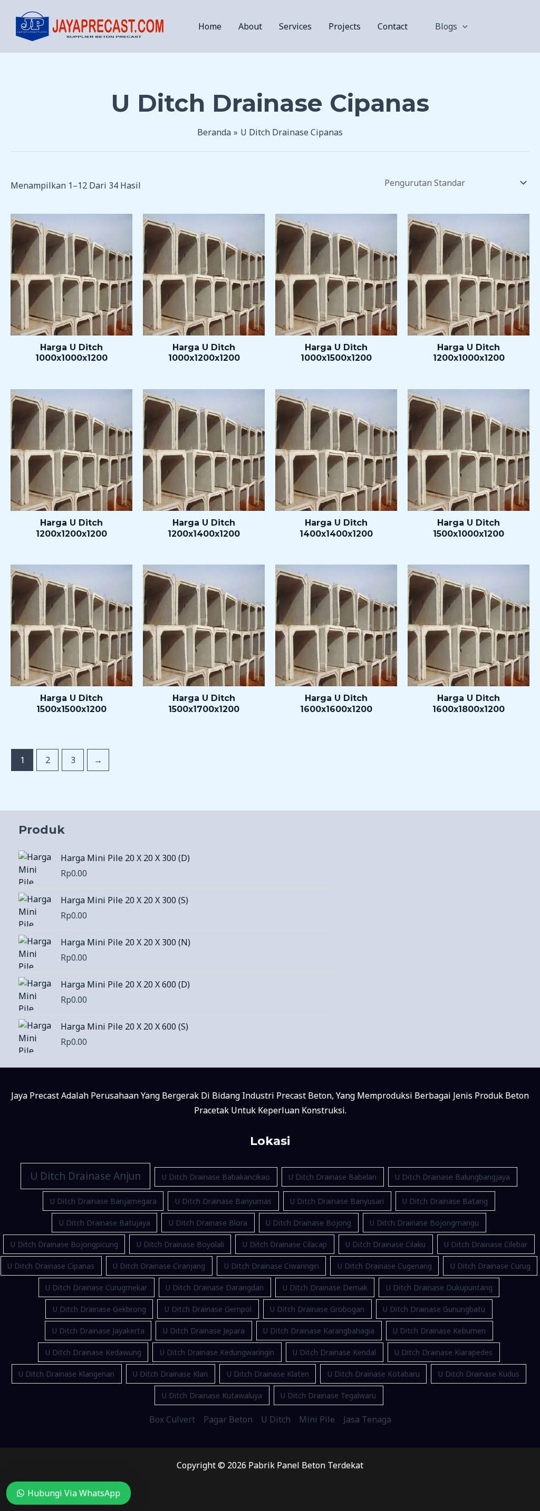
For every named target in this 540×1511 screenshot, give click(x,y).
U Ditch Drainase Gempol (208, 1309)
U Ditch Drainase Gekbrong (99, 1309)
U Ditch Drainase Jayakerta (98, 1331)
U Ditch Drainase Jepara (204, 1331)
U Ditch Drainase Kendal (334, 1352)
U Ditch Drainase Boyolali (180, 1244)
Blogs (446, 26)
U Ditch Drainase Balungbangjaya (452, 1177)
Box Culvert (172, 1419)
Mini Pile (317, 1419)
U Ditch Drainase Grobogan (317, 1309)
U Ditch (276, 1419)
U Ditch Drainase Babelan (332, 1177)
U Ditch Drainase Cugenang (385, 1266)
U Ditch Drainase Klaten (268, 1374)
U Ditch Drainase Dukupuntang (439, 1287)
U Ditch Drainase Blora (208, 1223)
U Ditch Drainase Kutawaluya (212, 1395)
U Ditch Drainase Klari (170, 1374)
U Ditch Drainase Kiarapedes (443, 1352)
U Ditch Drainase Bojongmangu (424, 1223)
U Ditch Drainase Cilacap (285, 1244)
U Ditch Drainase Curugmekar (96, 1287)
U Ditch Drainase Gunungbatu (434, 1309)
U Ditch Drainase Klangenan (66, 1374)
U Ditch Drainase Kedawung (93, 1352)
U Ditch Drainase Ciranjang (159, 1266)
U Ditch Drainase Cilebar (485, 1244)
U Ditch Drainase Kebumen (439, 1331)
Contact (393, 26)
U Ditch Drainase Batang (445, 1201)
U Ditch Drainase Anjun (85, 1176)
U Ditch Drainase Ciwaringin (271, 1266)
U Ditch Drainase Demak (325, 1287)
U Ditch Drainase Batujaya (104, 1223)
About (250, 26)
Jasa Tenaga (367, 1419)
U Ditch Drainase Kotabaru (373, 1374)
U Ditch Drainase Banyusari (337, 1201)
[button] (462, 26)
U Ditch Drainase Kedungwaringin (217, 1352)
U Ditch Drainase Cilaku (385, 1244)
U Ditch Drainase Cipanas (50, 1266)
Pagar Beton (228, 1419)
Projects (345, 26)
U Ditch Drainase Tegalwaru (328, 1395)
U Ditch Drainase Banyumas (223, 1201)
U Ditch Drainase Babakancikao (216, 1177)
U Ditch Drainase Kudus (478, 1374)
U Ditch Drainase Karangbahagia (318, 1331)
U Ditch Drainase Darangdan (215, 1287)
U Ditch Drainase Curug (490, 1266)
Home (209, 26)
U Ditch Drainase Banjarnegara (103, 1201)
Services (295, 26)
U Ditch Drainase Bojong (308, 1223)
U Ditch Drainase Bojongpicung (64, 1244)
